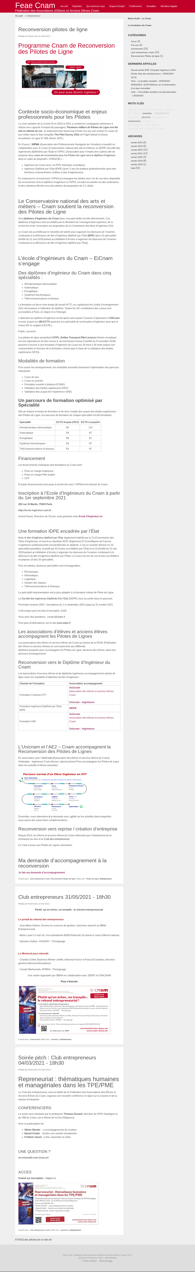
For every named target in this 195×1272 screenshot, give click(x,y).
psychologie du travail (138, 124)
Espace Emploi (116, 6)
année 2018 (137, 164)
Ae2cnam (74, 687)
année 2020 (137, 157)
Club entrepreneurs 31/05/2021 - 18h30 (64, 897)
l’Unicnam (23, 761)
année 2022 (137, 150)
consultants (133, 117)
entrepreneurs (65, 1039)
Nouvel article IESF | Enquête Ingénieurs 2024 (153, 70)
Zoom (134, 41)
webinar (136, 113)
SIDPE (73, 708)
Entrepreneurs (106, 879)
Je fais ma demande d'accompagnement (41, 872)
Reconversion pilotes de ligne (53, 29)
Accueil (19, 15)
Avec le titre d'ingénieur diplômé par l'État (40, 537)
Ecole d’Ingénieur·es (91, 516)
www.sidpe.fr (64, 623)
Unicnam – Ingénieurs (81, 702)
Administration (111, 1258)
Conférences (135, 6)
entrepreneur (134, 121)
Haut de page (105, 1261)
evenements (35, 1039)
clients (161, 128)
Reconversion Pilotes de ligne (63, 879)
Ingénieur (168, 109)
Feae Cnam (35, 5)
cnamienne (150, 128)
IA (129, 113)
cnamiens (55, 1039)
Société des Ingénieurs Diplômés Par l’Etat (45, 598)
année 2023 (137, 146)
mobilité (155, 124)
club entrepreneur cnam (40, 879)
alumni (146, 117)
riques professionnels (138, 109)
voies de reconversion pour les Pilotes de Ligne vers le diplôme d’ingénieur (74, 155)
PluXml (91, 1258)
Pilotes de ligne (92, 879)
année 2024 (137, 142)
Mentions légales (169, 6)
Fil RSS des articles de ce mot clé (33, 1239)
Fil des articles (90, 1261)
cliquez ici (50, 1178)
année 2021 (137, 153)
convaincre (148, 121)
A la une (135, 45)
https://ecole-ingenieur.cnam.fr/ (34, 510)
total (133, 168)
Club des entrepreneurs (56, 839)
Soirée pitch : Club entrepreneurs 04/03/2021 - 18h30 (57, 1060)
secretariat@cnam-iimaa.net (33, 1157)
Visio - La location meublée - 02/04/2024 (150, 81)
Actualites (151, 6)
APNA (35, 144)
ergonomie (156, 109)
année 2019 (137, 161)
